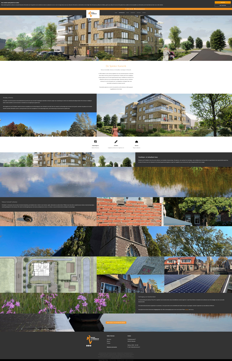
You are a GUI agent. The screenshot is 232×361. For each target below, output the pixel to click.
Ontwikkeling (122, 12)
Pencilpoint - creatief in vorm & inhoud (127, 360)
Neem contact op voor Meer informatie (116, 322)
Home (116, 12)
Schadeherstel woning (128, 352)
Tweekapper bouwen (121, 354)
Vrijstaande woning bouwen (103, 354)
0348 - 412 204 (130, 9)
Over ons (139, 12)
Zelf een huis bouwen (128, 355)
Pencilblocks (114, 360)
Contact (144, 12)
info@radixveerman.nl (140, 9)
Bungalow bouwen (112, 354)
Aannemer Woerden (115, 356)
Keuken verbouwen (104, 355)
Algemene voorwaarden (112, 347)
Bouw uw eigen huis (107, 356)
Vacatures (109, 339)
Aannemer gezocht (119, 355)
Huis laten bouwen (102, 352)
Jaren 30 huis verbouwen (112, 352)
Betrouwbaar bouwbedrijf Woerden (126, 356)
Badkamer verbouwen (130, 354)
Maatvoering (100, 356)
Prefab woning (120, 352)
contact (186, 309)
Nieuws (108, 341)
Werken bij (133, 12)
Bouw (127, 12)
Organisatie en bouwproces (116, 358)
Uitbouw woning (112, 355)
